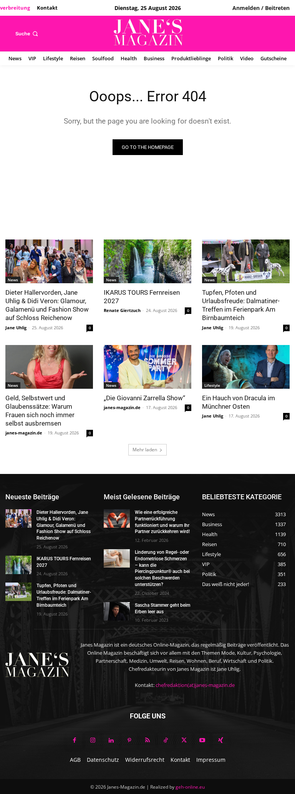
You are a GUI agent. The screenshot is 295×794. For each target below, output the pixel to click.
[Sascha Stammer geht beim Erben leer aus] (117, 611)
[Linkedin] (111, 740)
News (13, 279)
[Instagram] (93, 740)
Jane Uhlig (16, 327)
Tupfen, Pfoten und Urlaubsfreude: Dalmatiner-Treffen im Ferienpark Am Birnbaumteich (241, 305)
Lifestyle (212, 385)
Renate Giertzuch (122, 310)
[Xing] (220, 740)
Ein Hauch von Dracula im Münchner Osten (238, 402)
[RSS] (147, 740)
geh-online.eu (190, 787)
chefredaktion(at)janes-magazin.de (195, 685)
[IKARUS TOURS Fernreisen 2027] (147, 261)
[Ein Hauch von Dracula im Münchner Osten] (246, 367)
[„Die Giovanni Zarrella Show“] (147, 367)
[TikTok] (166, 740)
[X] (184, 740)
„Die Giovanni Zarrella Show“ (144, 398)
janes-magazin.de (23, 433)
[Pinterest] (129, 740)
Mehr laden (145, 449)
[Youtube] (202, 740)
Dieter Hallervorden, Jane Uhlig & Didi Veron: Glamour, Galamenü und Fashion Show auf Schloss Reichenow (47, 305)
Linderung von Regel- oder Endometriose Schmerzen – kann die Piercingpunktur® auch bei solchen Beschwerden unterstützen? (162, 568)
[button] (27, 33)
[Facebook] (74, 740)
